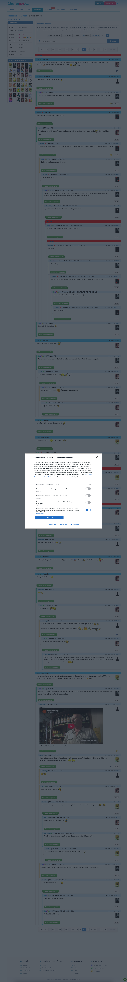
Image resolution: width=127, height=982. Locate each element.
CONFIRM (49, 517)
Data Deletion (52, 524)
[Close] (98, 457)
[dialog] (63, 491)
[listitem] (63, 484)
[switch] (88, 488)
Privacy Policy (74, 524)
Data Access (63, 524)
